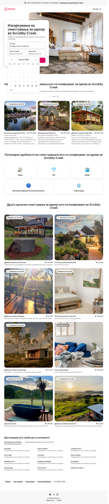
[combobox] (26, 46)
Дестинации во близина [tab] (13, 442)
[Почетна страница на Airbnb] (9, 9)
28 (28, 86)
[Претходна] (50, 96)
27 (24, 86)
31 (11, 90)
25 (15, 86)
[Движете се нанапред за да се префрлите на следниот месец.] (36, 59)
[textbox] (17, 53)
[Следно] (57, 96)
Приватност (50, 500)
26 (19, 86)
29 (32, 86)
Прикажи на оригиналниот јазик (71, 3)
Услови (59, 500)
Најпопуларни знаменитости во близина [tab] (39, 442)
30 (36, 86)
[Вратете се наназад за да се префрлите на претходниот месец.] (11, 59)
